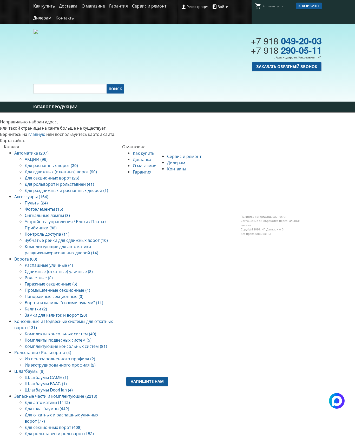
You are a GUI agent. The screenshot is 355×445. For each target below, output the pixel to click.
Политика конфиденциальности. (263, 216)
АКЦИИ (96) (36, 159)
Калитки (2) (36, 309)
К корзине (309, 5)
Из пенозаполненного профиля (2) (60, 359)
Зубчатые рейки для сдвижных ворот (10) (66, 240)
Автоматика (183, 266)
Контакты (65, 18)
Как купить (44, 6)
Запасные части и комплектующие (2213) (55, 396)
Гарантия (118, 6)
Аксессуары (182, 273)
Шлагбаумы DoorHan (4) (49, 390)
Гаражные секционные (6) (51, 284)
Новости (130, 266)
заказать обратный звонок (286, 66)
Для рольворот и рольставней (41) (59, 184)
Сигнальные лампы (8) (47, 215)
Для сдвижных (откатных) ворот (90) (61, 172)
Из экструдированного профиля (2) (60, 365)
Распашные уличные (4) (49, 265)
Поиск (115, 88)
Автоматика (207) (31, 153)
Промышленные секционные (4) (57, 290)
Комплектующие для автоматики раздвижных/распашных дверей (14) (61, 249)
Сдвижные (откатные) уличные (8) (59, 271)
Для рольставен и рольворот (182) (59, 433)
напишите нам (147, 381)
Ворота (178, 279)
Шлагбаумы (182, 316)
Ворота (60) (25, 259)
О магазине (93, 6)
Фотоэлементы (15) (44, 209)
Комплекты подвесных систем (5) (58, 340)
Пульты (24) (36, 203)
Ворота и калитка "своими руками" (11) (64, 302)
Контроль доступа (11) (47, 234)
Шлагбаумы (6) (29, 371)
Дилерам (42, 18)
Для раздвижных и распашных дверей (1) (66, 190)
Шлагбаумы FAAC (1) (46, 384)
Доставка (68, 6)
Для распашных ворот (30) (51, 165)
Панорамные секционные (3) (54, 296)
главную (36, 134)
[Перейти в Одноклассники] (188, 394)
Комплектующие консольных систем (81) (66, 346)
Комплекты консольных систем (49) (60, 334)
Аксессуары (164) (31, 197)
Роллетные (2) (39, 278)
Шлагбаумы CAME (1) (46, 377)
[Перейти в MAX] (197, 394)
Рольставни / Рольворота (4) (42, 352)
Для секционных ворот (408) (53, 427)
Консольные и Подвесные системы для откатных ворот (190, 292)
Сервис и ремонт (149, 6)
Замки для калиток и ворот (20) (56, 315)
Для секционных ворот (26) (52, 178)
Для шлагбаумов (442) (47, 408)
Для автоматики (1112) (47, 402)
